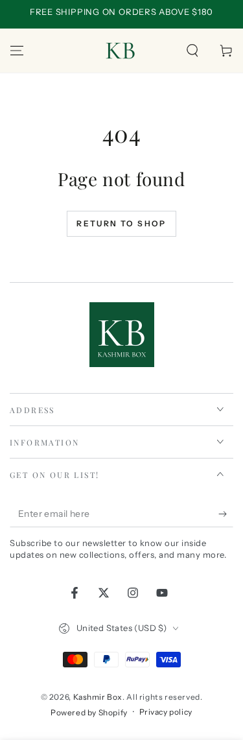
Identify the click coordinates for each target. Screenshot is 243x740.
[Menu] (17, 51)
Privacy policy (165, 712)
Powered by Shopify (89, 712)
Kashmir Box (98, 697)
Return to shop (121, 223)
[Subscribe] (225, 514)
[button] (192, 51)
